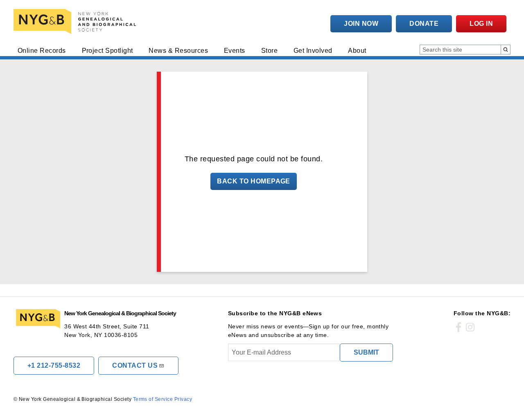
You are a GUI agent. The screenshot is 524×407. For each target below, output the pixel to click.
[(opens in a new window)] (458, 327)
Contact (135, 365)
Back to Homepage (253, 181)
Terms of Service (153, 399)
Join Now (361, 23)
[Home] (77, 21)
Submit (366, 352)
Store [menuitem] (269, 50)
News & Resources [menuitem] (178, 50)
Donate (423, 23)
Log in (481, 23)
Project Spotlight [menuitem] (107, 50)
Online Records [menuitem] (42, 50)
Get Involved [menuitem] (313, 50)
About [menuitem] (357, 50)
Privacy (183, 399)
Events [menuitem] (234, 50)
